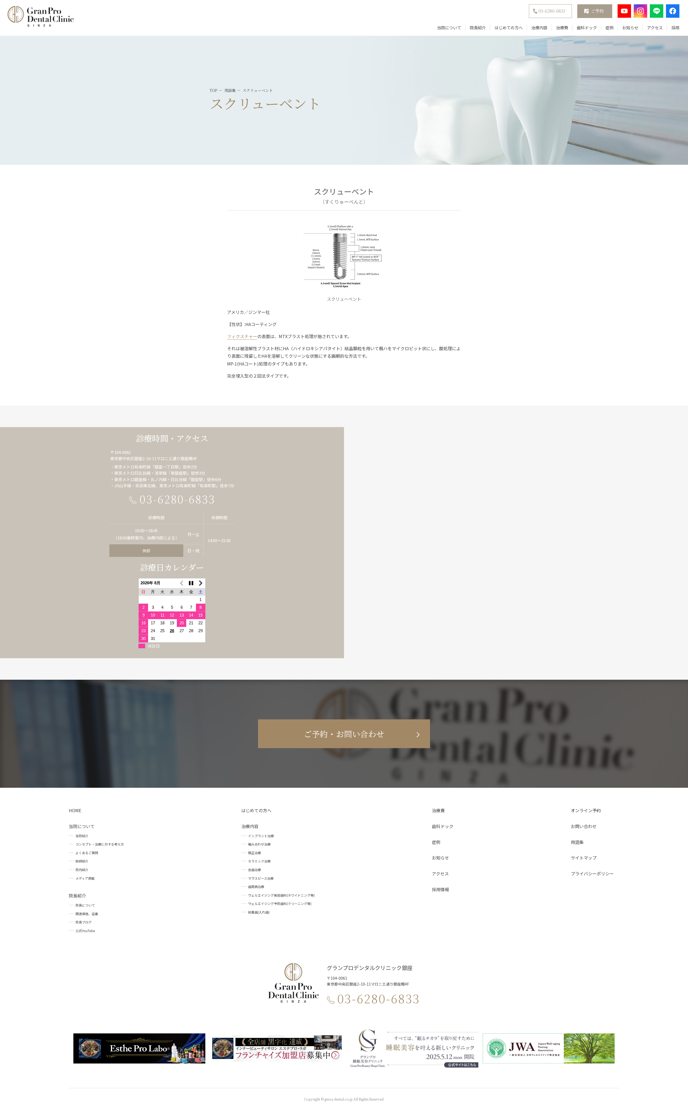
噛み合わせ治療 (259, 844)
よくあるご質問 (87, 852)
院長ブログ (84, 922)
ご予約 (597, 11)
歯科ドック (587, 27)
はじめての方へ (508, 27)
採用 (675, 27)
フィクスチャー (242, 336)
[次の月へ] (201, 583)
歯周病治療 (256, 886)
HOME (75, 810)
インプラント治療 (261, 835)
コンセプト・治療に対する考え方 (100, 844)
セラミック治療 (259, 861)
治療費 (562, 27)
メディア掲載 (85, 878)
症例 (609, 27)
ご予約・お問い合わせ (344, 734)
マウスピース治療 (261, 878)
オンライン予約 (586, 810)
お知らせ (630, 27)
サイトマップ (584, 857)
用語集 (577, 842)
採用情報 (440, 889)
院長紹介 (478, 27)
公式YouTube (85, 930)
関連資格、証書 (87, 913)
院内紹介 (82, 869)
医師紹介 (82, 861)
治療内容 (539, 27)
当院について (449, 27)
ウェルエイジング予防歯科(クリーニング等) (279, 903)
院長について (85, 905)
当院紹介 (82, 835)
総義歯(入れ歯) (259, 912)
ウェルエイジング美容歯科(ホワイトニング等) (281, 895)
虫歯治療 (254, 869)
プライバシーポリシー (592, 873)
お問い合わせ (584, 826)
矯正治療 (254, 852)
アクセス (655, 27)
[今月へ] (191, 583)
